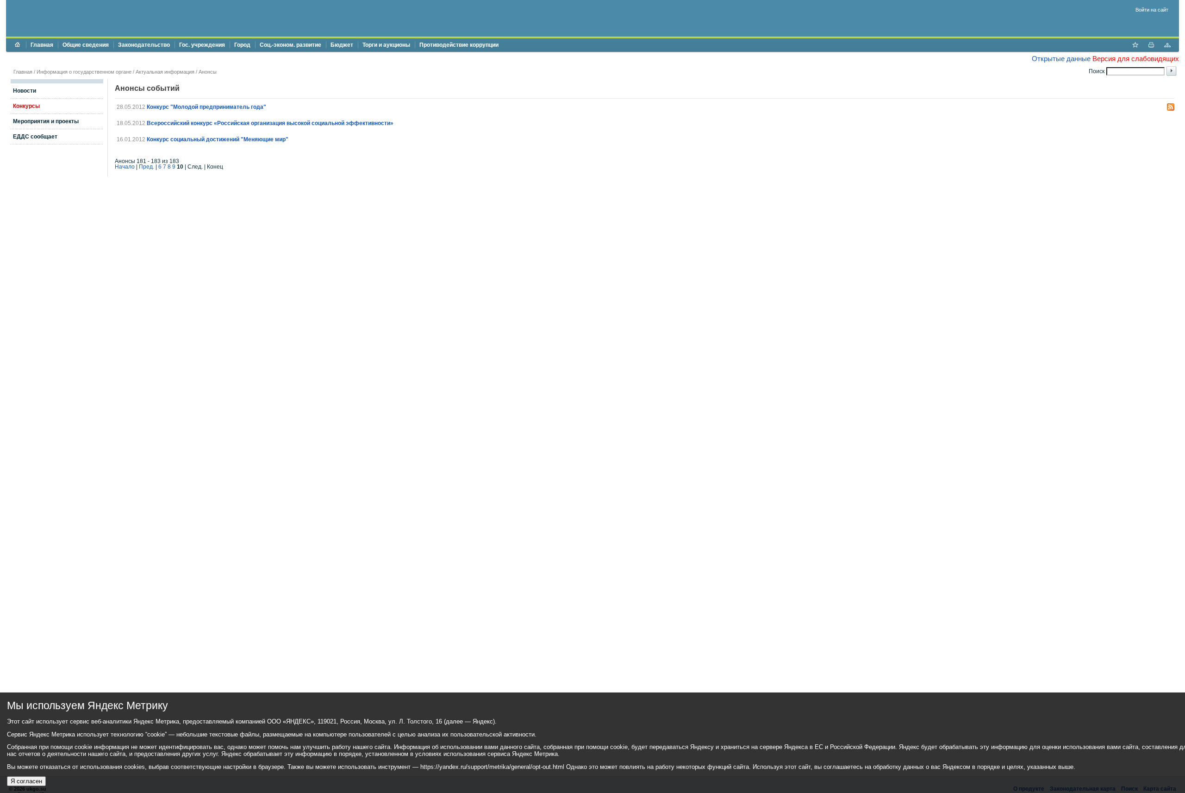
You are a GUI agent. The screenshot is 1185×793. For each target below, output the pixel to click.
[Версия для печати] (1151, 45)
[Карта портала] (1167, 45)
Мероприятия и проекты (46, 121)
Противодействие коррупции (459, 45)
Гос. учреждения (202, 45)
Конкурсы (26, 106)
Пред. (146, 167)
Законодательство (144, 45)
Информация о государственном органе (84, 72)
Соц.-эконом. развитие (290, 45)
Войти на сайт (1151, 10)
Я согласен (26, 781)
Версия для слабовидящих (1135, 59)
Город (242, 45)
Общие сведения (85, 45)
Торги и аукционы (386, 45)
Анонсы (208, 72)
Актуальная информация (165, 72)
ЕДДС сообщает (35, 136)
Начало (125, 167)
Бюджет (342, 45)
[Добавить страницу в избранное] (1135, 45)
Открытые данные (1061, 59)
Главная (42, 45)
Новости (24, 91)
